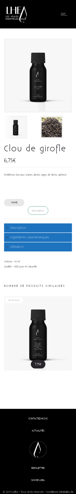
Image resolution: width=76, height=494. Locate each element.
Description (38, 210)
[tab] (38, 227)
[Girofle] (56, 127)
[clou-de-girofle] (20, 127)
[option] (20, 127)
